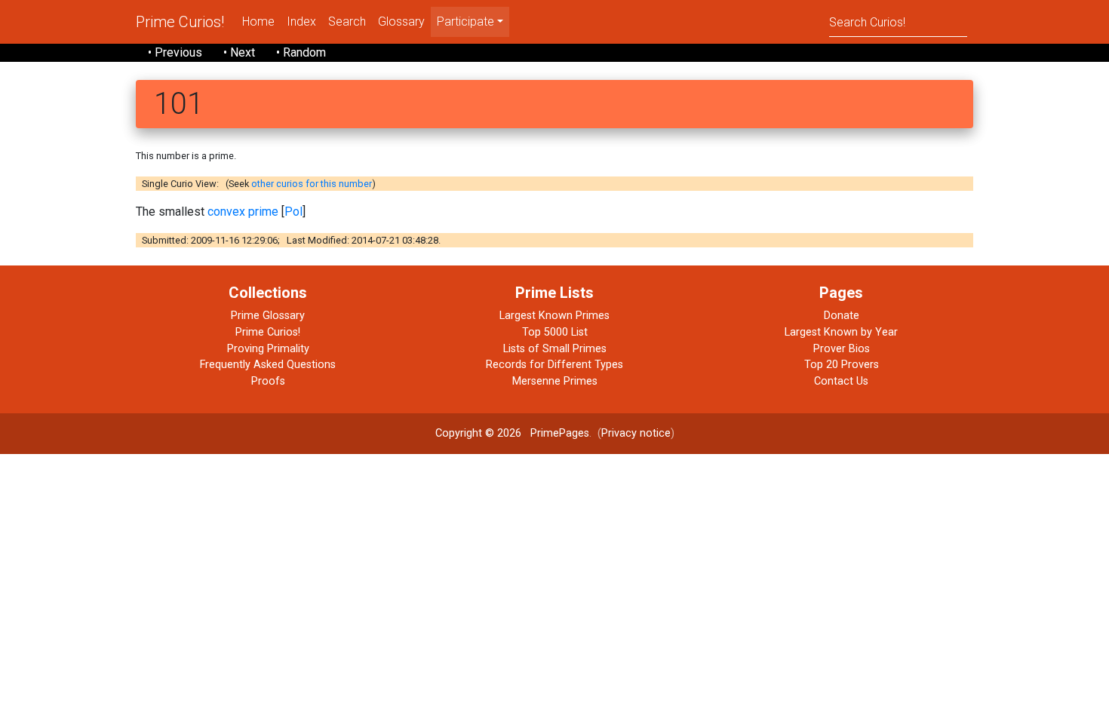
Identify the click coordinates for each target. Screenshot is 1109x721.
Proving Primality (268, 348)
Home (258, 21)
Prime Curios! (180, 22)
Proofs (268, 381)
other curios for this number (311, 183)
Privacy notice (636, 433)
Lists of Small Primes (555, 348)
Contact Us (841, 381)
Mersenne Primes (555, 381)
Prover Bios (841, 348)
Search (347, 21)
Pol (293, 211)
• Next (239, 52)
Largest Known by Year (841, 332)
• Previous (175, 52)
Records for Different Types (554, 364)
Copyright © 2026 (478, 433)
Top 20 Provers (841, 364)
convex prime (242, 211)
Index (301, 21)
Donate (841, 315)
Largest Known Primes (554, 315)
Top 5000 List (555, 332)
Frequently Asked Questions (268, 364)
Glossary (401, 21)
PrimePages (559, 433)
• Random (301, 52)
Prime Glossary (268, 315)
